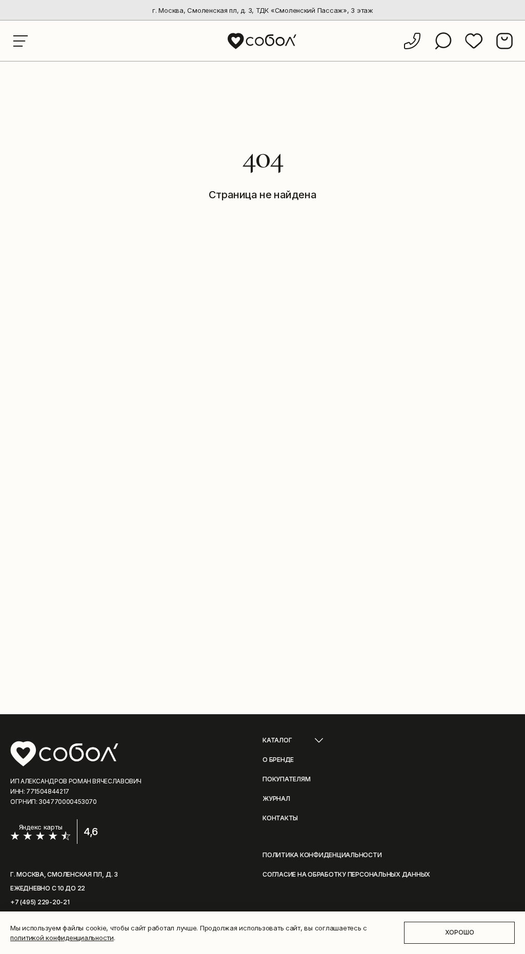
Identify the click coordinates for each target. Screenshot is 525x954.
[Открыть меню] (20, 41)
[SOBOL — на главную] (263, 40)
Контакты (280, 818)
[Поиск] (443, 41)
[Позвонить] (412, 41)
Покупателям (286, 779)
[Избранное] (473, 41)
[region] (262, 10)
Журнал (276, 798)
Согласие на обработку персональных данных (346, 874)
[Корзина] (504, 41)
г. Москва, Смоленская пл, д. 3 (64, 874)
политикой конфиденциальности (62, 938)
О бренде (278, 759)
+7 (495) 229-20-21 (40, 902)
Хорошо (459, 932)
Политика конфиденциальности (322, 855)
